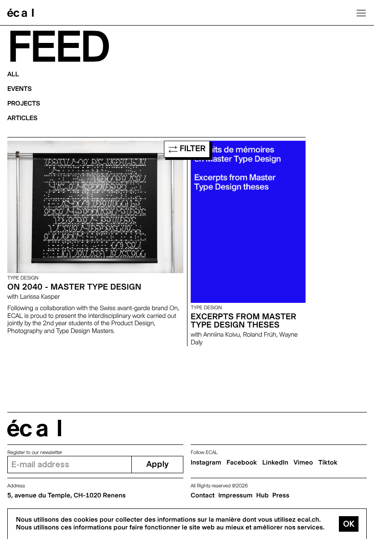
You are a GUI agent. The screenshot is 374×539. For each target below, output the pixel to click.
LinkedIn (275, 462)
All (13, 74)
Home (20, 13)
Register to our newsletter (34, 452)
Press (280, 495)
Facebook (242, 462)
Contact (203, 495)
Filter (191, 148)
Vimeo (303, 462)
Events (19, 89)
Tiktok (328, 462)
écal (34, 428)
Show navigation (361, 13)
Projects (23, 103)
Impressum (235, 495)
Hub (262, 495)
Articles (22, 118)
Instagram (206, 462)
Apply (157, 464)
